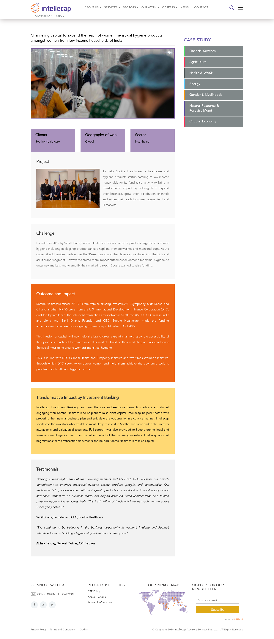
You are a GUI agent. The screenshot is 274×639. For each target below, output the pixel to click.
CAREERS (168, 7)
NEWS (184, 7)
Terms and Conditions (62, 629)
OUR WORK (149, 7)
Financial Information (100, 602)
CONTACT (201, 7)
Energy (194, 84)
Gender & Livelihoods (205, 95)
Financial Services (202, 51)
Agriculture (198, 62)
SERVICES (110, 7)
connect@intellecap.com (55, 594)
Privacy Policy (38, 629)
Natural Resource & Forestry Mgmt (204, 108)
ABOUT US (92, 7)
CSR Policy (94, 591)
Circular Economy (202, 121)
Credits (83, 629)
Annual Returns (97, 597)
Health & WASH (201, 73)
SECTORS (129, 7)
